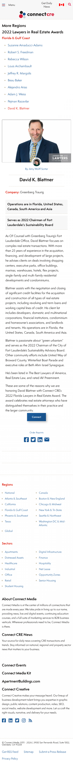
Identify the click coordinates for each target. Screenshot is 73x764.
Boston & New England (52, 498)
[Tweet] (33, 440)
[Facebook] (4, 721)
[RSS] (30, 721)
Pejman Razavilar (18, 101)
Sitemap (28, 752)
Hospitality (45, 563)
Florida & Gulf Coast (16, 510)
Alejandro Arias (17, 87)
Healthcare (11, 563)
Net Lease (44, 569)
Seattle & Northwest (50, 515)
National (10, 492)
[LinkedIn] (11, 721)
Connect (36, 417)
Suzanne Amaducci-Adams (25, 45)
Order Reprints (36, 432)
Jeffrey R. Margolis (19, 73)
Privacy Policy (10, 758)
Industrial (10, 569)
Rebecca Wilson (18, 59)
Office (8, 574)
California (10, 504)
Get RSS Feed (10, 752)
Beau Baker (15, 80)
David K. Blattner (18, 108)
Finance (43, 557)
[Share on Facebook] (26, 440)
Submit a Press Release (52, 752)
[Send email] (46, 440)
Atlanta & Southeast (16, 498)
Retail (8, 580)
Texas (8, 521)
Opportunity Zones (49, 574)
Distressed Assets (14, 557)
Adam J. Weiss (17, 94)
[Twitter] (17, 721)
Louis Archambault (20, 66)
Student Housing (14, 586)
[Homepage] (36, 15)
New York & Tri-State (50, 510)
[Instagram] (24, 721)
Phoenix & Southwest (16, 515)
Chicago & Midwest (50, 504)
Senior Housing (47, 580)
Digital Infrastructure (50, 552)
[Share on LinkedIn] (40, 440)
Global (9, 531)
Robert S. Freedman (20, 52)
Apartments (11, 552)
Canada (43, 492)
